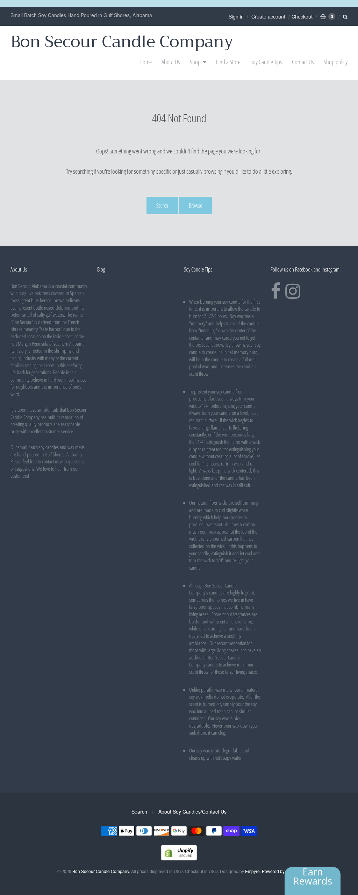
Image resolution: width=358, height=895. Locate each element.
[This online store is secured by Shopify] (179, 858)
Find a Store (228, 62)
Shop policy (336, 62)
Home (145, 62)
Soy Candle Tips (266, 62)
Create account (268, 16)
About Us (171, 62)
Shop (195, 62)
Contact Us (303, 62)
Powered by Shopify (281, 871)
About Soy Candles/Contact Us (192, 811)
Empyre (252, 871)
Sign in (236, 16)
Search (162, 205)
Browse (195, 205)
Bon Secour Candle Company (122, 42)
